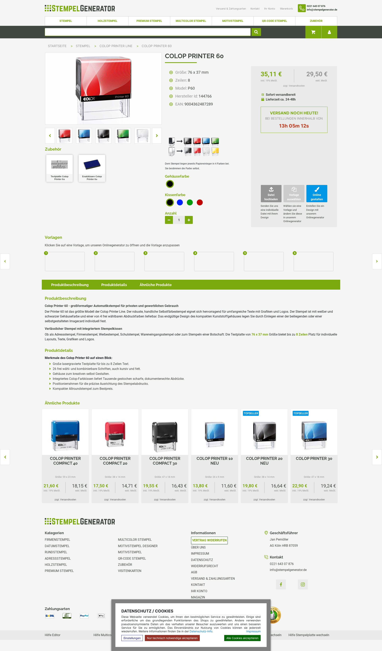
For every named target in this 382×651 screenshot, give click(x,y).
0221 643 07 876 (282, 564)
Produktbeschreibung (70, 285)
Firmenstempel (57, 540)
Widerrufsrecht (204, 566)
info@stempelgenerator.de (288, 570)
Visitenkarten (129, 571)
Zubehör (316, 21)
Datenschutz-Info (201, 631)
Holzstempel (107, 21)
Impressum (253, 631)
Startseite (57, 46)
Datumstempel (57, 546)
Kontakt (255, 8)
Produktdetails (114, 285)
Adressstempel (58, 558)
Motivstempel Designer (138, 546)
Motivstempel (232, 21)
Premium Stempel (149, 21)
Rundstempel (56, 552)
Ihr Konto (270, 8)
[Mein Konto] (329, 32)
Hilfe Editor (52, 635)
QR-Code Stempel (274, 21)
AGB (194, 572)
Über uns (198, 547)
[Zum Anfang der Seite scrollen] (370, 639)
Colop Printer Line (116, 46)
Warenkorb (286, 8)
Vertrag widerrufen (209, 540)
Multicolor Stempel (191, 21)
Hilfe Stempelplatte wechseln (308, 635)
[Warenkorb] (313, 32)
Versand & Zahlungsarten (231, 8)
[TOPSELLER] (264, 435)
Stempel (65, 21)
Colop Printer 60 (157, 46)
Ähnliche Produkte (156, 285)
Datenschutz (202, 560)
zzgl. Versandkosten (294, 85)
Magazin (198, 597)
